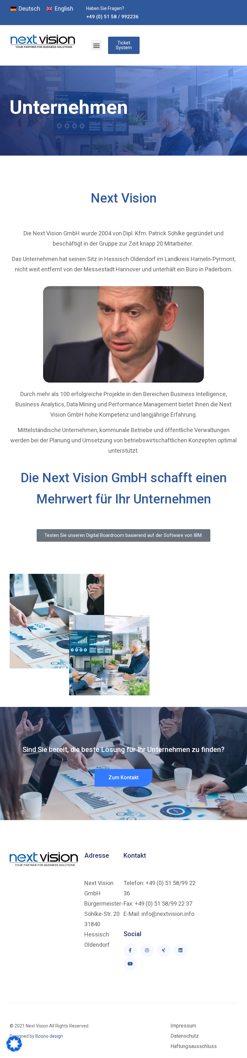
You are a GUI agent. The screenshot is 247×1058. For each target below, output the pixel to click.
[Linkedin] (180, 950)
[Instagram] (147, 950)
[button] (96, 45)
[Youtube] (130, 964)
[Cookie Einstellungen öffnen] (14, 1050)
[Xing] (163, 950)
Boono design (48, 1036)
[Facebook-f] (130, 950)
